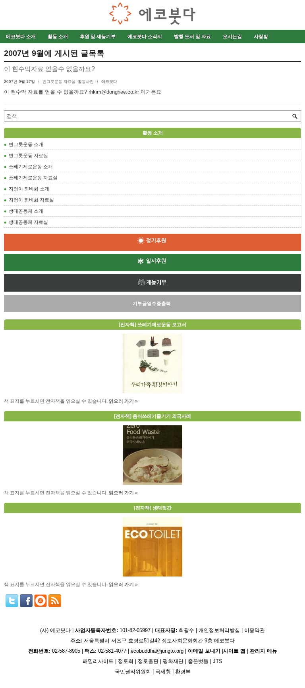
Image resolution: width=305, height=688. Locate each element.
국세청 (163, 672)
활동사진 (86, 81)
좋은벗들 (198, 661)
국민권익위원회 (133, 672)
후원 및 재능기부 (98, 36)
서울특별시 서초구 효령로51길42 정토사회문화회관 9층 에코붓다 (152, 641)
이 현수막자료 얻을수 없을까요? (49, 68)
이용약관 (254, 630)
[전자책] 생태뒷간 (153, 508)
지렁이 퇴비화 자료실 (31, 200)
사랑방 (261, 36)
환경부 (183, 672)
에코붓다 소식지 (144, 36)
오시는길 (232, 36)
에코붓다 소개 (21, 36)
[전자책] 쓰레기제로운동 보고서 (152, 324)
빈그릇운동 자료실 (58, 81)
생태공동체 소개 (26, 211)
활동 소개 (58, 36)
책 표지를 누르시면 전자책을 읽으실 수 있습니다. (56, 401)
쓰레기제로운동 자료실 (33, 178)
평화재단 (173, 661)
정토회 (125, 661)
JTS (217, 661)
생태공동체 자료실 (28, 222)
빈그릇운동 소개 (26, 144)
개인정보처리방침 (219, 630)
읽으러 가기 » (123, 401)
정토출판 (148, 661)
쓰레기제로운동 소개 (31, 166)
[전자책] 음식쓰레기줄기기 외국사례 (152, 416)
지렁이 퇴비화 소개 (29, 189)
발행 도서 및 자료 (192, 36)
